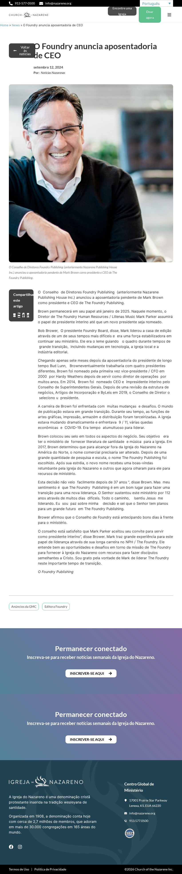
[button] (169, 15)
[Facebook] (11, 847)
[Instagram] (20, 847)
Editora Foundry (56, 606)
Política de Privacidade (50, 869)
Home (4, 25)
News (16, 25)
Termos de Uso (19, 869)
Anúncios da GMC (23, 606)
